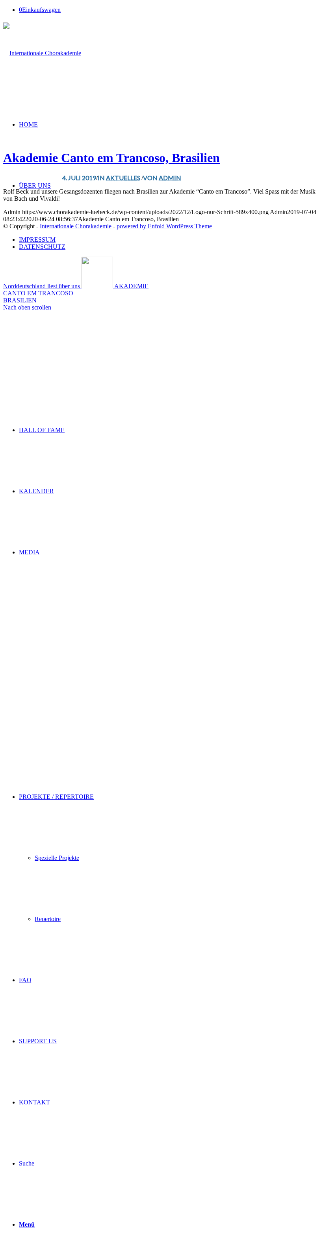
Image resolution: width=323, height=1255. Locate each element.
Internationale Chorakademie (75, 226)
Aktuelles (123, 177)
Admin (170, 177)
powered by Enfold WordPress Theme (164, 226)
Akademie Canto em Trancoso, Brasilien (111, 158)
